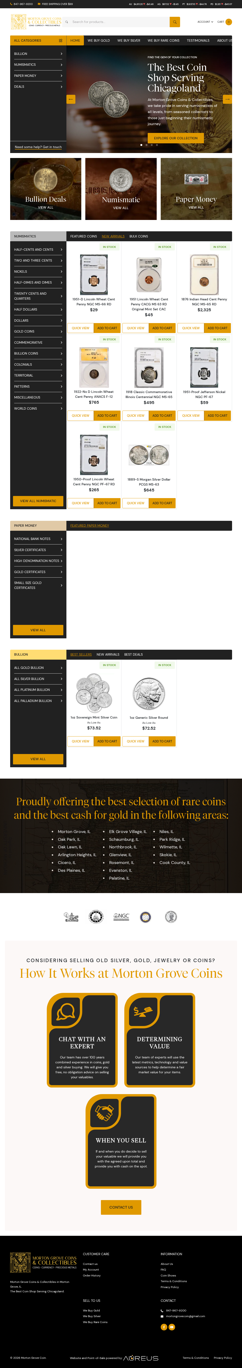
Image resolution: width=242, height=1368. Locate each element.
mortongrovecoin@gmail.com (185, 1316)
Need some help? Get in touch (38, 147)
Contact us (90, 1264)
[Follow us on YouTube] (172, 1327)
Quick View (80, 328)
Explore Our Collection (176, 138)
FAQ (163, 1269)
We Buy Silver (128, 40)
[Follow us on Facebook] (164, 1327)
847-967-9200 (23, 4)
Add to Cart (107, 328)
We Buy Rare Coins (163, 40)
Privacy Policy (170, 1287)
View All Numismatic (38, 501)
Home (75, 40)
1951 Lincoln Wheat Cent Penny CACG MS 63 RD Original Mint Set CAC (149, 304)
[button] (141, 145)
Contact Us (121, 1207)
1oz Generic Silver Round (149, 717)
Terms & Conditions (174, 1281)
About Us (225, 40)
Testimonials (198, 40)
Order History (92, 1275)
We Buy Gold (99, 40)
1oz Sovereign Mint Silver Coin (94, 717)
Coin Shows (168, 1275)
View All (45, 207)
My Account (91, 1269)
